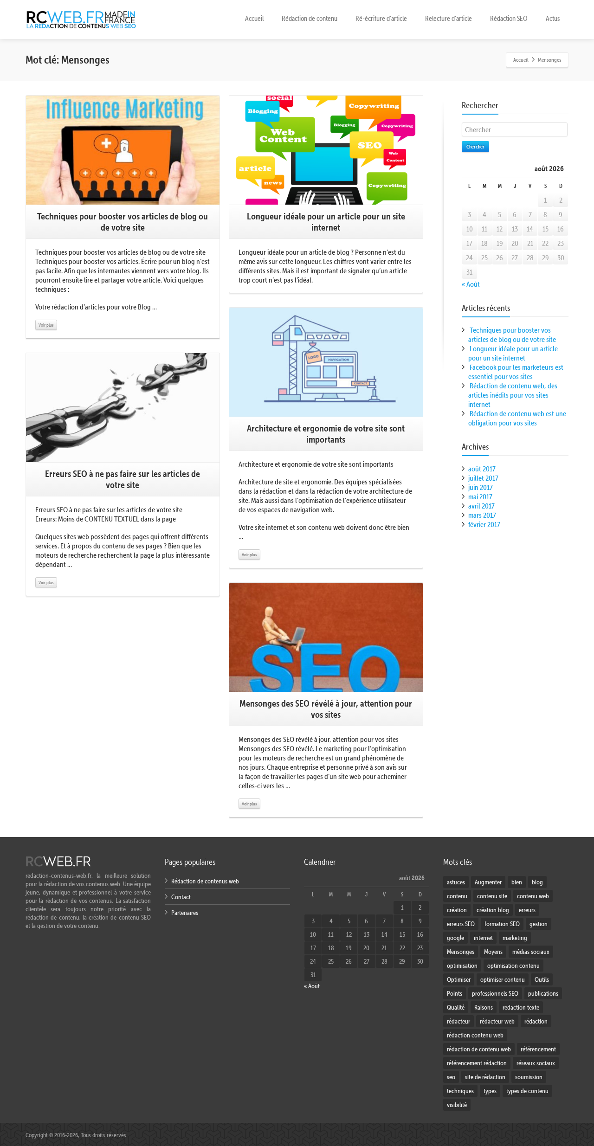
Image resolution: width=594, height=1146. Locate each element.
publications (543, 993)
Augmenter (488, 882)
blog (537, 882)
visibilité (457, 1105)
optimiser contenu (502, 979)
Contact (181, 897)
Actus (553, 18)
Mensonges (460, 951)
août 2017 (482, 468)
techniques (460, 1091)
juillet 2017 (483, 478)
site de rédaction (485, 1077)
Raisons (483, 1007)
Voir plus (46, 325)
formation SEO (502, 924)
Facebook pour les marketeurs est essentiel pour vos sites (515, 371)
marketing (515, 938)
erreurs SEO (461, 924)
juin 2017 (480, 487)
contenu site (492, 896)
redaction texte (521, 1007)
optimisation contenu (513, 965)
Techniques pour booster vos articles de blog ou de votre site (512, 334)
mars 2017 (482, 515)
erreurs (527, 910)
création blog (493, 910)
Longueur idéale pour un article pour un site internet (513, 353)
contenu (457, 896)
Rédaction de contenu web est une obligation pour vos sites (517, 418)
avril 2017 (481, 505)
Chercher (475, 146)
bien (516, 882)
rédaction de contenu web (479, 1049)
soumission (528, 1077)
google (455, 938)
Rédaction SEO (509, 18)
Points (454, 993)
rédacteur (458, 1021)
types (490, 1091)
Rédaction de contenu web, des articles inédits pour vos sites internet (512, 395)
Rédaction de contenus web (205, 881)
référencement (538, 1049)
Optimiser (459, 979)
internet (483, 938)
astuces (456, 882)
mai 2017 (480, 496)
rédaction (536, 1021)
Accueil (254, 18)
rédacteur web (497, 1021)
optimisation (462, 965)
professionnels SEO (495, 993)
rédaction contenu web (475, 1035)
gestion (538, 924)
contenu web (533, 896)
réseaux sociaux (536, 1063)
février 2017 (484, 524)
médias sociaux (530, 951)
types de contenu (527, 1091)
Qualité (456, 1007)
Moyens (493, 951)
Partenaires (184, 912)
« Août (471, 284)
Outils (542, 979)
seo (451, 1077)
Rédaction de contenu (309, 18)
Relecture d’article (448, 18)
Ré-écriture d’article (381, 18)
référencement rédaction (477, 1063)
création (457, 910)
